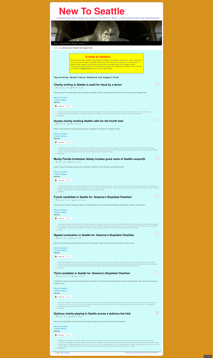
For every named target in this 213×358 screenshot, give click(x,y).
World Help (120, 346)
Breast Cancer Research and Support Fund (91, 112)
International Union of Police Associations (112, 150)
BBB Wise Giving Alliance (66, 340)
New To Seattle (92, 10)
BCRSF (77, 340)
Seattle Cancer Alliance (120, 188)
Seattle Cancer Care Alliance (87, 152)
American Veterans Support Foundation (90, 148)
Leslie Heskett (152, 226)
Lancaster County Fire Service (102, 188)
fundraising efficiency (77, 266)
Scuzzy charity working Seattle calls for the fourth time (88, 121)
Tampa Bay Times (133, 266)
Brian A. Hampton (68, 226)
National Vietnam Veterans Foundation (80, 228)
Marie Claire (114, 344)
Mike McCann (62, 228)
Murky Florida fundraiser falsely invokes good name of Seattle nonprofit (99, 159)
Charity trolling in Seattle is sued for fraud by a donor (88, 84)
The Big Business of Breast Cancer (92, 346)
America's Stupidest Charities (67, 112)
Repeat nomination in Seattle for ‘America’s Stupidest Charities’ (94, 235)
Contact (81, 43)
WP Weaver (155, 353)
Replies (61, 115)
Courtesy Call (84, 150)
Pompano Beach (124, 344)
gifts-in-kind (85, 188)
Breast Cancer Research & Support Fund (71, 186)
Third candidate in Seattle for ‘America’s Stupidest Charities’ (92, 273)
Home (55, 43)
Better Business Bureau (127, 262)
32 (157, 120)
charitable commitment (73, 342)
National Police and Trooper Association (139, 150)
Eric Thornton (143, 226)
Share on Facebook (60, 97)
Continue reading (61, 100)
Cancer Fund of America (113, 112)
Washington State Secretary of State (92, 190)
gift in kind (77, 188)
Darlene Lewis (94, 150)
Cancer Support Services (130, 112)
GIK (91, 188)
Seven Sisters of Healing (118, 113)
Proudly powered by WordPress (133, 353)
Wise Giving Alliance (110, 346)
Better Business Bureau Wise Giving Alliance (117, 302)
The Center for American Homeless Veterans (124, 228)
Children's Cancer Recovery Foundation (109, 342)
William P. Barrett (78, 88)
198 (157, 312)
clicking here (85, 68)
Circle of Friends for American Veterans (103, 226)
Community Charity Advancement (68, 150)
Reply (60, 230)
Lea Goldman (105, 344)
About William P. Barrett (68, 43)
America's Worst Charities (86, 262)
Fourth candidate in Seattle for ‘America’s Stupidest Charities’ (93, 197)
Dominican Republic (141, 186)
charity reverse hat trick (88, 342)
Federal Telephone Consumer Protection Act (82, 113)
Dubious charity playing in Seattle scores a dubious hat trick (92, 313)
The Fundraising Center (134, 113)
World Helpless (130, 346)
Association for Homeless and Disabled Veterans (118, 224)
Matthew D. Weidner (103, 113)
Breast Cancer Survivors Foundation (142, 148)
